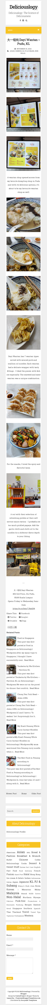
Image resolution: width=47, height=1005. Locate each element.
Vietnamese (19, 916)
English (37, 867)
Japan (15, 882)
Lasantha (10, 998)
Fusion (10, 874)
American (11, 852)
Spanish (37, 908)
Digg (24, 620)
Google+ (24, 617)
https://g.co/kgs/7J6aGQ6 (24, 608)
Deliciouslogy (24, 7)
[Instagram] (23, 20)
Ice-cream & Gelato (15, 878)
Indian (27, 878)
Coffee (37, 859)
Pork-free (20, 900)
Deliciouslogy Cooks (17, 863)
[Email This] (9, 627)
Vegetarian (10, 916)
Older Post (36, 793)
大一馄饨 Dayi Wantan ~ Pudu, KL (23, 42)
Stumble (13, 620)
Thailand (16, 912)
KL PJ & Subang (28, 51)
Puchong (19, 905)
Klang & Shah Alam (26, 886)
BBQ (28, 852)
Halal (27, 874)
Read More (29, 660)
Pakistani (10, 901)
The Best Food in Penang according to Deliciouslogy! (28, 761)
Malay (37, 889)
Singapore (17, 908)
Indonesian (35, 878)
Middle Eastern (34, 894)
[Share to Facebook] (15, 627)
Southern (28, 908)
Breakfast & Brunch (28, 855)
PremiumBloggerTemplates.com (28, 998)
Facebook (25, 613)
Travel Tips (36, 912)
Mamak (24, 893)
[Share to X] (13, 627)
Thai (9, 912)
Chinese (18, 51)
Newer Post (11, 793)
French (37, 870)
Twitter (13, 617)
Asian (12, 51)
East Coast (30, 867)
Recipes (28, 904)
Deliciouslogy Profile (16, 832)
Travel (25, 911)
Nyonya (36, 897)
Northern (27, 897)
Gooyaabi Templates (29, 1000)
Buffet (9, 859)
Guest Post (19, 874)
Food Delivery (25, 871)
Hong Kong (35, 874)
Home (24, 793)
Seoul (9, 908)
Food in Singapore (25, 638)
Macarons (26, 889)
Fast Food (12, 870)
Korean (10, 889)
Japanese (24, 881)
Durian (22, 867)
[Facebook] (20, 20)
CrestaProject (20, 996)
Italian (9, 882)
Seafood (36, 904)
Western (28, 915)
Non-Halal (14, 897)
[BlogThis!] (11, 627)
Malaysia (13, 893)
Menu (10, 30)
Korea (37, 886)
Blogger (23, 994)
